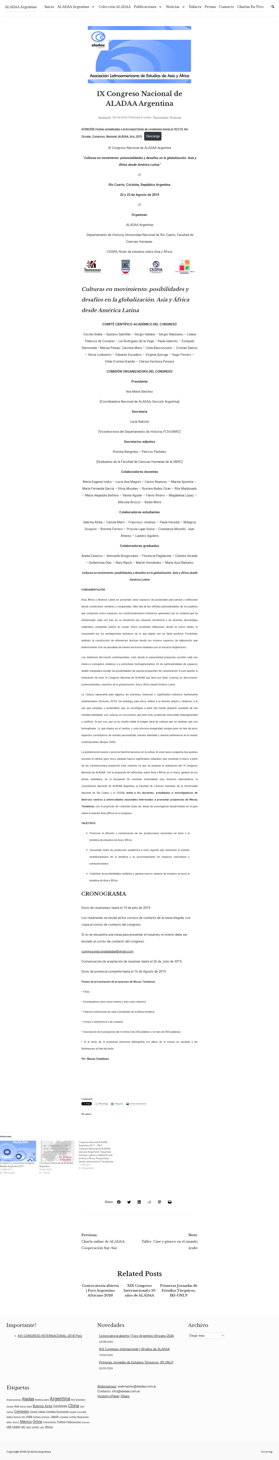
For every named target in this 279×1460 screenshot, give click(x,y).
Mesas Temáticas (98, 1058)
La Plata (72, 1417)
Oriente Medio (49, 1422)
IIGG (23, 1417)
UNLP (28, 1427)
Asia (16, 1406)
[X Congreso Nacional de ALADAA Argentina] (57, 1151)
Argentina (60, 1398)
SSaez (125, 1396)
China (73, 1405)
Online (37, 1422)
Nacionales (160, 117)
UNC (23, 1427)
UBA (8, 1427)
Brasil (29, 1406)
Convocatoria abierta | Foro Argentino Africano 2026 (100, 1290)
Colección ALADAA (115, 7)
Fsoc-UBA (81, 1412)
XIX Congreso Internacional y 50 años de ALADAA (139, 1290)
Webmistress (106, 1386)
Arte (73, 1399)
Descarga (153, 136)
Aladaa (28, 1398)
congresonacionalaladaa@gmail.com (107, 951)
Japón (55, 1416)
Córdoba (51, 1411)
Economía (63, 1411)
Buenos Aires (42, 1406)
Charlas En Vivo (250, 7)
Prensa (210, 7)
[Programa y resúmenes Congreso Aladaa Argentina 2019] (18, 1151)
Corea (33, 1411)
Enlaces (195, 7)
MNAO (9, 1422)
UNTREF (35, 1427)
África (49, 1427)
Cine (82, 1406)
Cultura (41, 1411)
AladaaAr (104, 117)
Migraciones (83, 1417)
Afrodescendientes (13, 1400)
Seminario (85, 1422)
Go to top (267, 1451)
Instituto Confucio (41, 1417)
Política (61, 1421)
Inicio (49, 7)
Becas (23, 1406)
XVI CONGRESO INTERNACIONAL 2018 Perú (50, 1336)
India (29, 1416)
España (72, 1412)
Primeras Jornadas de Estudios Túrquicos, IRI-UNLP (178, 1290)
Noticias (175, 117)
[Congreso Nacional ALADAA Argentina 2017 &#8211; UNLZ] (98, 1155)
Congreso (21, 1411)
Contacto (226, 7)
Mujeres (16, 1422)
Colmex (9, 1412)
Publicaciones (145, 7)
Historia (17, 1417)
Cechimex (60, 1406)
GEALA (9, 1417)
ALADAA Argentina (20, 7)
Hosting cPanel (108, 1396)
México (26, 1422)
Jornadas (64, 1417)
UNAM (16, 1427)
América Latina (42, 1399)
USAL (42, 1427)
